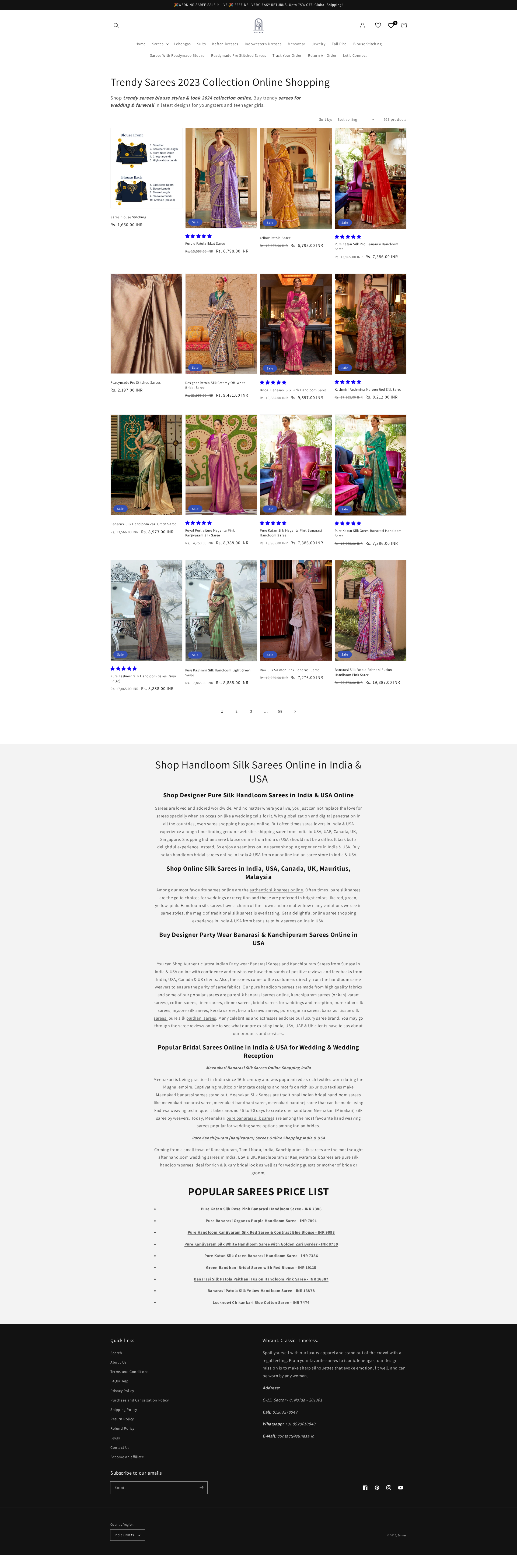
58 (280, 711)
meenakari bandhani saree (240, 1102)
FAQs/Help (119, 1381)
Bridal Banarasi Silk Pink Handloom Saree (293, 390)
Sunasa (402, 1535)
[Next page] (295, 711)
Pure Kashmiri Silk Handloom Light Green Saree (218, 672)
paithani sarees (201, 1018)
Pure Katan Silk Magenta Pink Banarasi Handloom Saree (291, 533)
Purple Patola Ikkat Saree (205, 243)
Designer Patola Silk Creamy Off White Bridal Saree (215, 385)
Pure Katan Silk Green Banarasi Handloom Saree (368, 533)
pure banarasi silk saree (249, 1118)
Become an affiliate (127, 1456)
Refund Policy (122, 1428)
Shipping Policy (123, 1409)
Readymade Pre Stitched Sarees (135, 382)
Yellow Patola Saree (275, 238)
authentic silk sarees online (276, 890)
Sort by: (325, 119)
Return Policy (122, 1419)
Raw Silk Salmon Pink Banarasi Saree (289, 670)
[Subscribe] (201, 1487)
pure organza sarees (299, 1010)
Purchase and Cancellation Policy (139, 1400)
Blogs (115, 1438)
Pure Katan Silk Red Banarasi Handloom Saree (367, 246)
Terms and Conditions (129, 1371)
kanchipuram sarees (310, 995)
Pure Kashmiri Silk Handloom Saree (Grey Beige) (143, 678)
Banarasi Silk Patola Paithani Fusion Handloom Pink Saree (363, 672)
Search (116, 1352)
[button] (116, 25)
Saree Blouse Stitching (128, 217)
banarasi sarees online (267, 995)
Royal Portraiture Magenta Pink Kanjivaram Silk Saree (210, 533)
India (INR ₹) (124, 1535)
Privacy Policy (122, 1390)
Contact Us (120, 1447)
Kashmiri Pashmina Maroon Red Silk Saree (368, 389)
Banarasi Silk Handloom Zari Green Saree (143, 524)
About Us (118, 1362)
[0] (391, 25)
